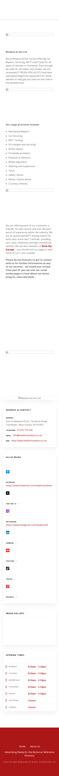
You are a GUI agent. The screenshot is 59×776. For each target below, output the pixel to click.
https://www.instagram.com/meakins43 (27, 524)
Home (22, 746)
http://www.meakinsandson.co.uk (29, 440)
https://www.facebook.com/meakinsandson (29, 485)
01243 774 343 (25, 430)
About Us (35, 746)
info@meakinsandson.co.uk (27, 435)
